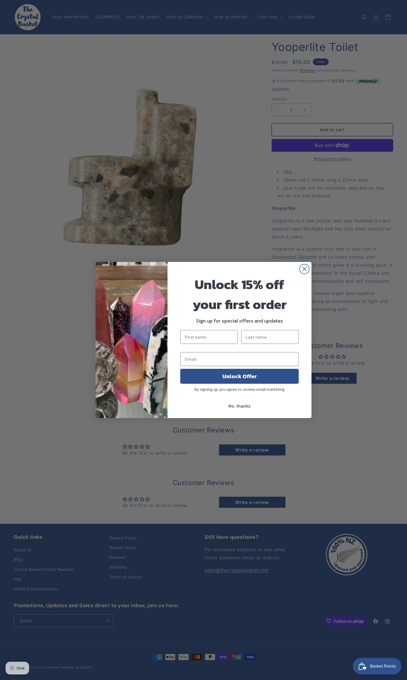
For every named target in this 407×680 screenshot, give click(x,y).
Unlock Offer (239, 376)
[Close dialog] (304, 269)
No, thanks (239, 406)
